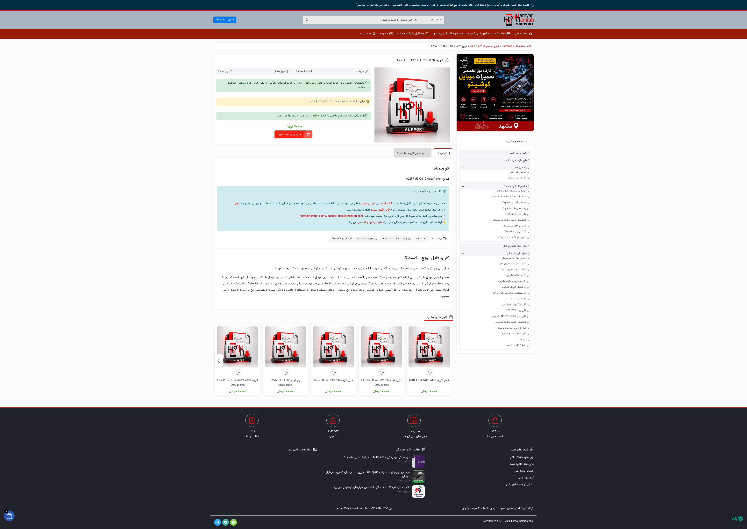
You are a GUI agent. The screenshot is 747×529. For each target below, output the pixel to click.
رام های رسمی (520, 168)
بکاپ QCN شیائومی (516, 275)
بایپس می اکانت (518, 153)
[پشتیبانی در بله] (737, 518)
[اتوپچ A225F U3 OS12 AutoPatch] (412, 105)
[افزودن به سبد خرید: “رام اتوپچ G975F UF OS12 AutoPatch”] (286, 373)
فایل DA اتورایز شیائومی (514, 305)
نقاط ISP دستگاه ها (516, 345)
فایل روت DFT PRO (516, 310)
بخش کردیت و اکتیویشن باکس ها (486, 33)
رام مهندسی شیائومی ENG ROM (509, 293)
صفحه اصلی (520, 33)
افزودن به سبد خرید (289, 134)
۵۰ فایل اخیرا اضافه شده (410, 33)
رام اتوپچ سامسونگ (367, 239)
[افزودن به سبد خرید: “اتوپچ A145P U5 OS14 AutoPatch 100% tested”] (238, 373)
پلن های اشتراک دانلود (515, 160)
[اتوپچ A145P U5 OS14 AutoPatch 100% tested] (237, 347)
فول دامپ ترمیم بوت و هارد (512, 328)
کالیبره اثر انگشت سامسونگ (512, 238)
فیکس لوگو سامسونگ (515, 232)
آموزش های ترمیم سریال (514, 258)
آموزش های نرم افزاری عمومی (511, 264)
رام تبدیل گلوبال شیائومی (513, 287)
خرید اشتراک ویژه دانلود (445, 33)
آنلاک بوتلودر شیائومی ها (514, 270)
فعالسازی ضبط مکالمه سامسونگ (509, 220)
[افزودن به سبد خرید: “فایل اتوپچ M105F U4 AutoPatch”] (430, 373)
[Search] (307, 20)
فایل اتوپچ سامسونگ (341, 239)
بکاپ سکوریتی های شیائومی (512, 281)
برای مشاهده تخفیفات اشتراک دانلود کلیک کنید (336, 101)
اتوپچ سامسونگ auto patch (484, 46)
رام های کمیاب (518, 299)
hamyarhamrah (304, 71)
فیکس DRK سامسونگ (514, 226)
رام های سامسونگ (517, 178)
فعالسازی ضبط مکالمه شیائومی (510, 322)
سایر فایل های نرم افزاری (514, 246)
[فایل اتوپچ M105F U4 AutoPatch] (429, 347)
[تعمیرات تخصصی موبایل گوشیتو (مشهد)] (495, 92)
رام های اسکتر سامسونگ (514, 203)
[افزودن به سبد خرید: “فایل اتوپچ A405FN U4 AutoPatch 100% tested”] (382, 373)
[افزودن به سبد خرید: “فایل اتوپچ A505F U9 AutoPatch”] (334, 373)
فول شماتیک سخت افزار (514, 334)
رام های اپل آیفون (517, 172)
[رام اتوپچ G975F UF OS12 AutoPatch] (285, 347)
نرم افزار (522, 340)
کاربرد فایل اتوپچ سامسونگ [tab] (411, 153)
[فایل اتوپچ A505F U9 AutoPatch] (333, 347)
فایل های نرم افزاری (517, 253)
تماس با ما (365, 33)
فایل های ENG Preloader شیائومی (508, 316)
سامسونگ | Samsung (513, 46)
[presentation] (219, 360)
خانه (529, 46)
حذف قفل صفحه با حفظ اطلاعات (509, 197)
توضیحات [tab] (441, 153)
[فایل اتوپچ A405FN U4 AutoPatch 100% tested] (381, 347)
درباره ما (383, 33)
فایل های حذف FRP (515, 214)
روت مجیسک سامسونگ (514, 208)
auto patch (422, 239)
